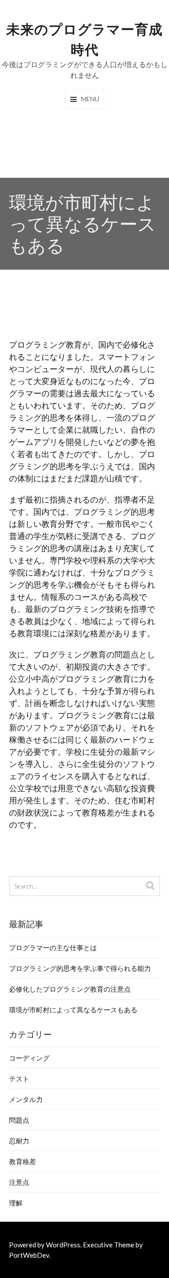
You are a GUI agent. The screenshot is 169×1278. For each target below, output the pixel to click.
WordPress (63, 1245)
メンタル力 (26, 1099)
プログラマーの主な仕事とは (53, 947)
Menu (90, 99)
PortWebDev (29, 1255)
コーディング (29, 1058)
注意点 (19, 1182)
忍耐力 (19, 1141)
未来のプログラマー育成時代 (84, 38)
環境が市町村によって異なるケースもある (73, 1010)
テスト (19, 1078)
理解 (16, 1203)
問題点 (19, 1120)
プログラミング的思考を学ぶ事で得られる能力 (80, 968)
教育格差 (22, 1161)
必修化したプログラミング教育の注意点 (70, 989)
